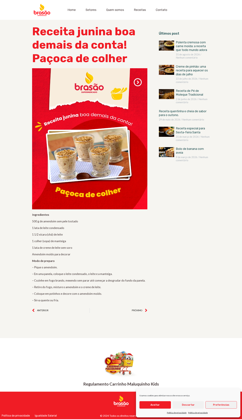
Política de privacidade (177, 412)
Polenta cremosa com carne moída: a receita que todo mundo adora (191, 46)
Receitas (140, 10)
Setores (91, 10)
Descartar (188, 404)
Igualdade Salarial (46, 415)
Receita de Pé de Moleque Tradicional (190, 92)
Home (71, 10)
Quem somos (115, 10)
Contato (161, 10)
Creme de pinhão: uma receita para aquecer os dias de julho (192, 70)
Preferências (221, 404)
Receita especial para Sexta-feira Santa (190, 130)
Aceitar (155, 404)
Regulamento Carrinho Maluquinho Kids (121, 383)
